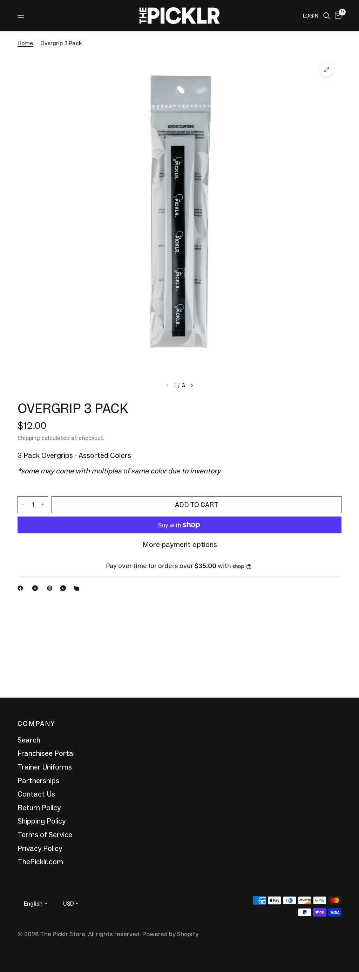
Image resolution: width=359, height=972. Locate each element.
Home (25, 43)
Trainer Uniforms (45, 767)
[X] (36, 588)
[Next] (192, 385)
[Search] (326, 15)
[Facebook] (22, 588)
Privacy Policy (40, 848)
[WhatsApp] (64, 588)
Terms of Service (45, 834)
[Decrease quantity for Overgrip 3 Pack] (23, 505)
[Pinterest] (51, 588)
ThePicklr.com (40, 861)
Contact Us (36, 794)
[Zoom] (326, 69)
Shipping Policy (42, 821)
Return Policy (39, 807)
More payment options (179, 545)
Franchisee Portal (46, 753)
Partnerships (38, 780)
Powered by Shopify (170, 934)
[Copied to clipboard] (78, 588)
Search (29, 740)
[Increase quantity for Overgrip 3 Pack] (42, 505)
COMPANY (36, 723)
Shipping (29, 437)
